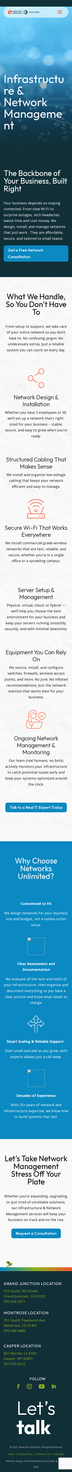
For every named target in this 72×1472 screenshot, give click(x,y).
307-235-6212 (14, 1363)
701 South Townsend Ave (24, 1320)
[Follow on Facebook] (18, 1386)
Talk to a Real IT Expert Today (36, 807)
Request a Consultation (36, 1233)
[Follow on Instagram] (29, 1387)
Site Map (59, 1454)
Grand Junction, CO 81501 (25, 1296)
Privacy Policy (25, 1454)
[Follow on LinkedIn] (54, 1386)
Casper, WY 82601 (18, 1358)
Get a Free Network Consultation (25, 253)
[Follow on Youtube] (41, 1386)
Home (11, 1454)
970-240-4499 (14, 1330)
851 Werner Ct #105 (20, 1353)
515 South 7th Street (21, 1291)
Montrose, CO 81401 (20, 1325)
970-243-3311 (14, 1301)
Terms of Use (43, 1454)
